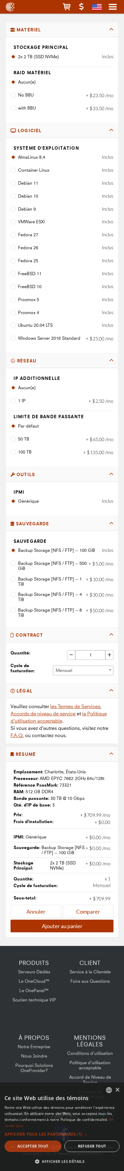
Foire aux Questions (90, 981)
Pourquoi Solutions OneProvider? (34, 1068)
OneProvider (10, 7)
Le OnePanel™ (34, 990)
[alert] (62, 1127)
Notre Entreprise (34, 1046)
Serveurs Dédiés (34, 971)
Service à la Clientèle (90, 971)
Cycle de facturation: (23, 668)
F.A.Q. (17, 735)
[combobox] (83, 670)
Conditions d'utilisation (90, 1053)
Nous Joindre (34, 1055)
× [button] (117, 1090)
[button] (66, 7)
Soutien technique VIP (34, 999)
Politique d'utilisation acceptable (90, 1065)
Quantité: (20, 652)
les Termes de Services (75, 706)
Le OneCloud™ (34, 981)
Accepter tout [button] (32, 1146)
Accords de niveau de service (43, 714)
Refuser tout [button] (92, 1146)
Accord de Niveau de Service (90, 1079)
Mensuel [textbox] (64, 670)
